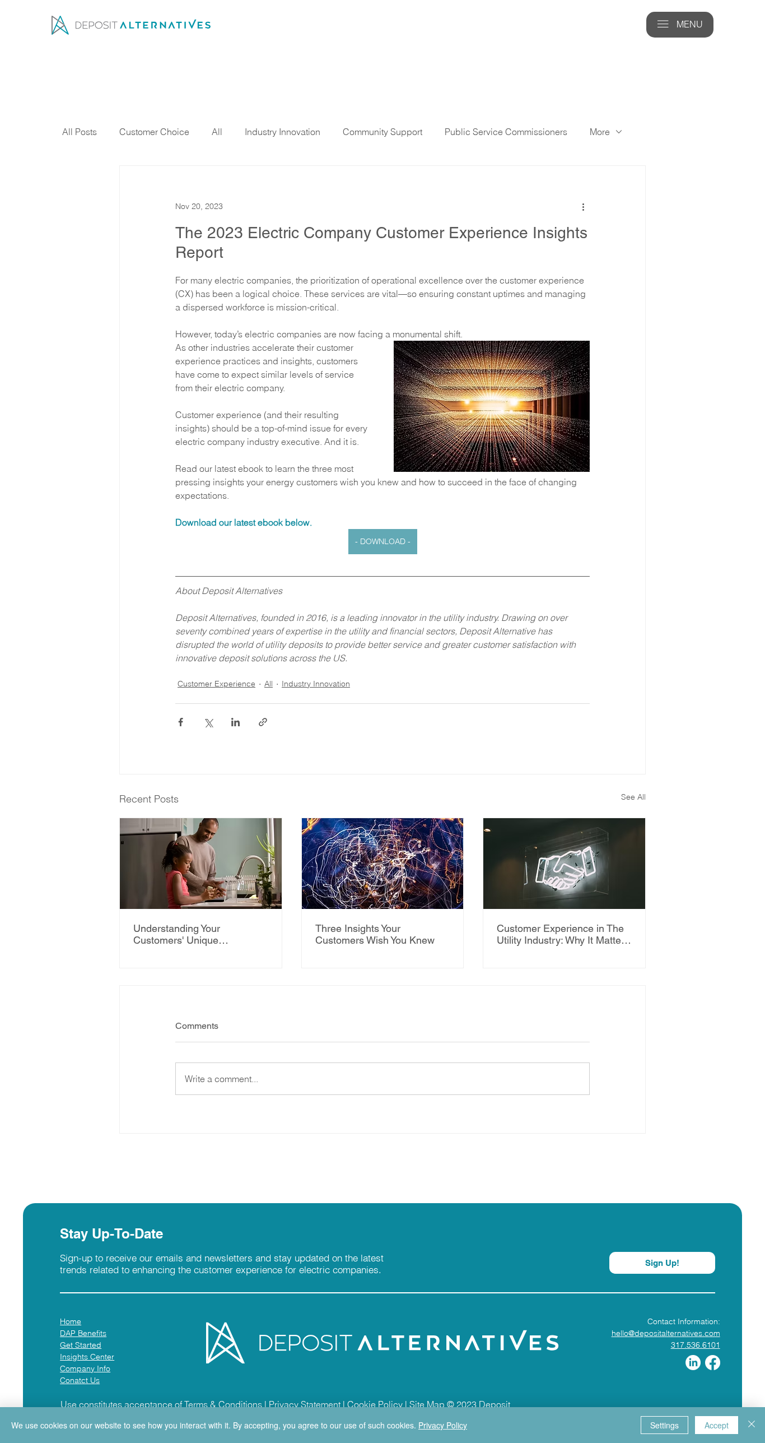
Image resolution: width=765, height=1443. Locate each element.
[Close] (751, 1425)
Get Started (80, 1345)
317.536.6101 (695, 1345)
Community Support (382, 131)
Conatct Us (80, 1380)
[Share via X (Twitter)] (208, 722)
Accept (717, 1425)
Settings (664, 1425)
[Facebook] (712, 1362)
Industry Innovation (282, 131)
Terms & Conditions (223, 1404)
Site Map (427, 1404)
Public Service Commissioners (506, 131)
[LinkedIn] (693, 1362)
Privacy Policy (442, 1425)
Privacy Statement (304, 1404)
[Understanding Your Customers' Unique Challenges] (201, 863)
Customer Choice (154, 131)
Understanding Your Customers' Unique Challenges (176, 934)
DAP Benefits (83, 1333)
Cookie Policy (375, 1404)
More (600, 131)
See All (633, 797)
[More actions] (583, 206)
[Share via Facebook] (180, 722)
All (217, 131)
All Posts (79, 131)
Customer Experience (216, 684)
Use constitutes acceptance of (122, 1404)
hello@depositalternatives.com (666, 1333)
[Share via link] (263, 722)
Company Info (85, 1368)
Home (70, 1321)
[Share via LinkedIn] (235, 722)
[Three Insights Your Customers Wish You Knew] (383, 863)
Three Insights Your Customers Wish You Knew (375, 934)
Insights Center (87, 1357)
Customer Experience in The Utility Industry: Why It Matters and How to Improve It (563, 934)
